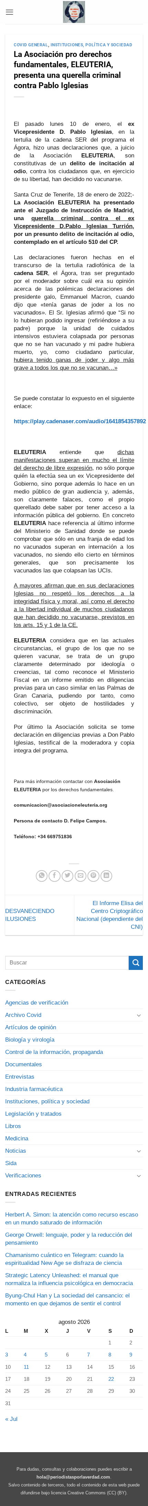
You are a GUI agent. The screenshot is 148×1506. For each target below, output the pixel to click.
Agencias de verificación (36, 1002)
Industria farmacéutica (34, 1089)
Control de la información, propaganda (54, 1052)
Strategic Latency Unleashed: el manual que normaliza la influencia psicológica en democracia (69, 1279)
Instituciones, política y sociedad (92, 45)
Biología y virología (29, 1039)
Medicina (16, 1138)
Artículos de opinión (30, 1027)
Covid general (31, 45)
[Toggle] (139, 1015)
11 (26, 1367)
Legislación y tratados (33, 1114)
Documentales (23, 1064)
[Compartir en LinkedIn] (106, 876)
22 (111, 1379)
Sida (11, 1163)
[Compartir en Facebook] (54, 876)
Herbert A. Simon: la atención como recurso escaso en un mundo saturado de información (71, 1218)
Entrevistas (19, 1077)
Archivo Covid (23, 1015)
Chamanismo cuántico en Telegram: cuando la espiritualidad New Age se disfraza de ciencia (64, 1259)
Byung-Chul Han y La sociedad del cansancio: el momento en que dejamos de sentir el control (67, 1299)
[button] (9, 12)
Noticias (15, 1151)
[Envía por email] (80, 876)
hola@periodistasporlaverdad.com (73, 1477)
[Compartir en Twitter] (67, 876)
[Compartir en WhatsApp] (41, 876)
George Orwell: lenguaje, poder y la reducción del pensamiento (68, 1239)
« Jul (11, 1419)
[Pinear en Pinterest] (93, 876)
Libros (13, 1126)
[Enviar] (136, 963)
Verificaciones (23, 1175)
